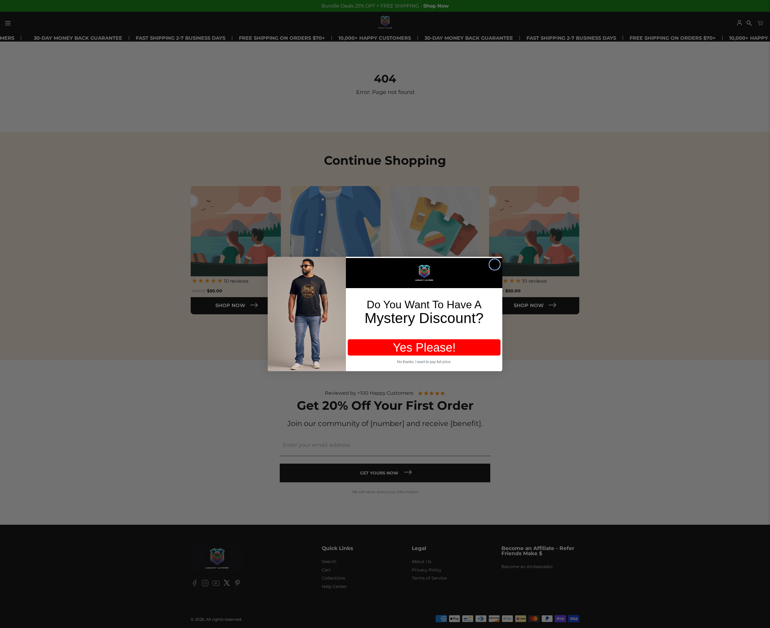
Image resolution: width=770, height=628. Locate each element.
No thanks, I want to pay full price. (424, 362)
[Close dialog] (494, 264)
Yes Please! (424, 347)
